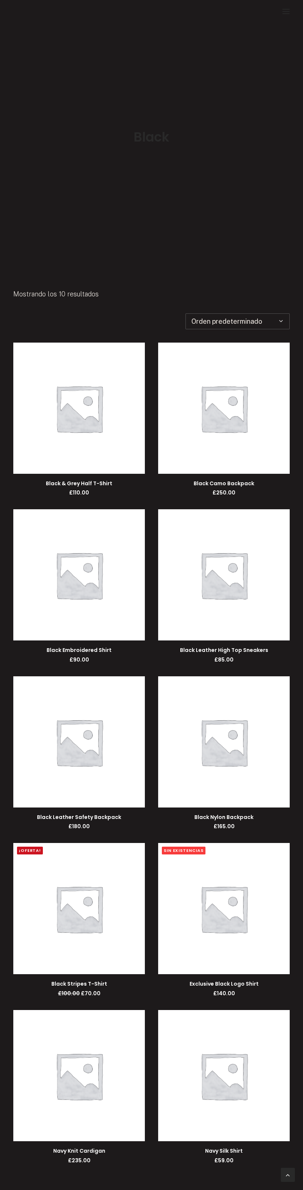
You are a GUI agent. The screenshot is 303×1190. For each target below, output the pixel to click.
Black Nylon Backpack (223, 817)
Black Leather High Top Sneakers (224, 650)
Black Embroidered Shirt (79, 650)
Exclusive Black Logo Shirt (224, 983)
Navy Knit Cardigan (79, 1151)
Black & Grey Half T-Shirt (79, 483)
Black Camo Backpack (224, 483)
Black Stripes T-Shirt (79, 983)
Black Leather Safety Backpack (79, 817)
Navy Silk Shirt (224, 1151)
